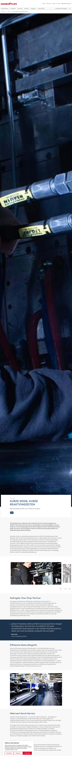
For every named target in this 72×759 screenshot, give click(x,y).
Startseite (3, 11)
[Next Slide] (69, 588)
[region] (18, 748)
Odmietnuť (18, 753)
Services (20, 8)
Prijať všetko (27, 753)
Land (45, 3)
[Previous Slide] (60, 588)
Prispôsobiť (9, 753)
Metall (9, 11)
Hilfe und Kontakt (57, 3)
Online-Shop (41, 8)
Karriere (26, 8)
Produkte (13, 8)
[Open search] (63, 8)
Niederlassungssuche (67, 3)
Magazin (33, 8)
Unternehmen (4, 8)
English (49, 3)
